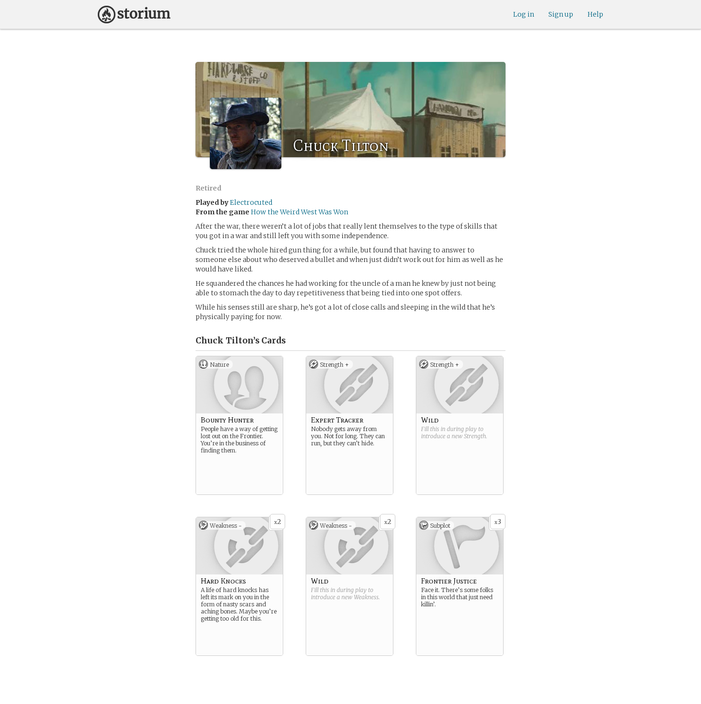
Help (595, 14)
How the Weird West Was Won (299, 212)
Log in (523, 14)
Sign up (560, 14)
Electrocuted (251, 202)
